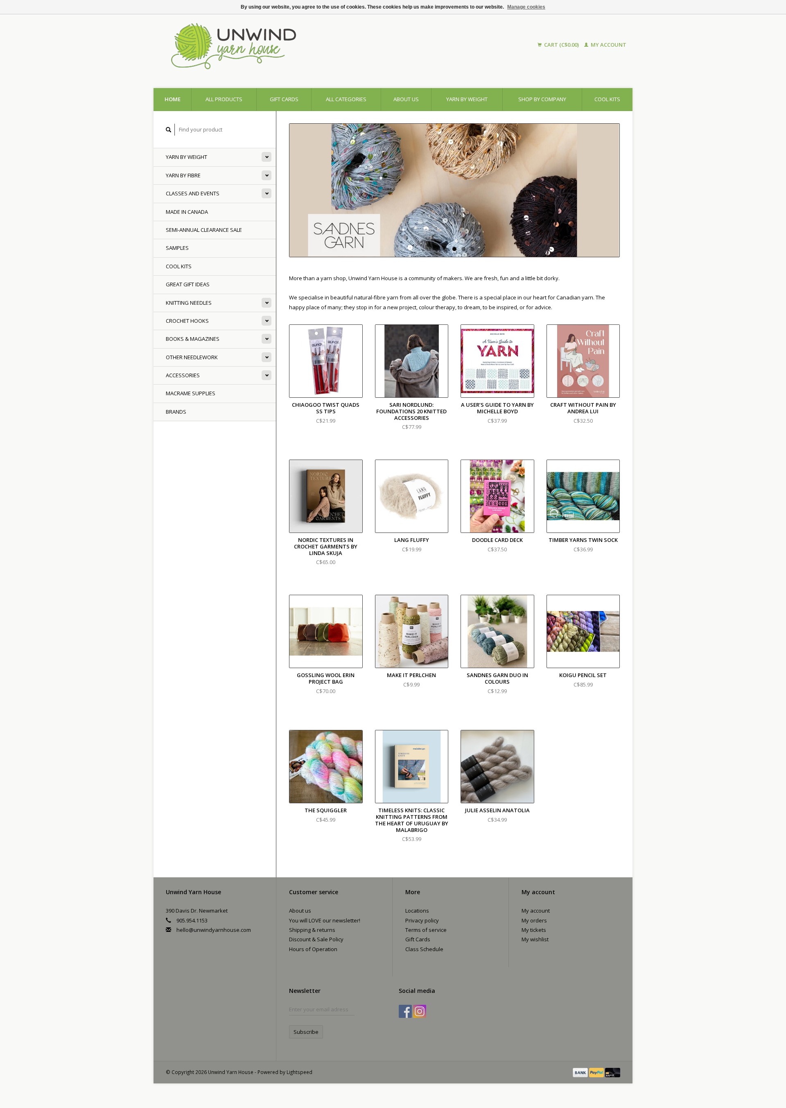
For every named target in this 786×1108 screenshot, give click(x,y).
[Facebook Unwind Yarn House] (405, 1011)
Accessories (183, 375)
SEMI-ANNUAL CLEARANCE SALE (204, 229)
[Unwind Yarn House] (306, 45)
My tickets (534, 930)
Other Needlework (192, 357)
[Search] (169, 130)
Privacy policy (422, 920)
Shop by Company (542, 99)
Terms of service (426, 930)
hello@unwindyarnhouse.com (213, 930)
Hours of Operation (313, 949)
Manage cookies (526, 7)
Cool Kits (607, 99)
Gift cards (284, 99)
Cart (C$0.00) (561, 44)
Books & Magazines (192, 338)
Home (173, 99)
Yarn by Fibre (183, 175)
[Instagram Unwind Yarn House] (419, 1011)
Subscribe (306, 1031)
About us (406, 99)
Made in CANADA (187, 211)
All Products (224, 99)
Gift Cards (417, 939)
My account (608, 44)
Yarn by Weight (467, 99)
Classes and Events (192, 193)
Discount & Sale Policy (316, 939)
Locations (417, 910)
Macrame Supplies (190, 393)
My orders (534, 920)
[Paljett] (454, 190)
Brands (176, 411)
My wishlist (535, 939)
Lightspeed (299, 1072)
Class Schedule (424, 949)
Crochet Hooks (187, 320)
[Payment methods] (581, 1072)
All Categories (346, 99)
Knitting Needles (189, 302)
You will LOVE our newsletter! (324, 920)
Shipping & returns (312, 930)
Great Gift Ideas (188, 284)
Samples (177, 248)
